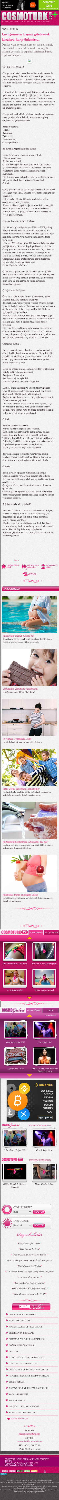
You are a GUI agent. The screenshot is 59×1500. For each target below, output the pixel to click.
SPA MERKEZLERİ (17, 1400)
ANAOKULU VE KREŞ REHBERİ (24, 1406)
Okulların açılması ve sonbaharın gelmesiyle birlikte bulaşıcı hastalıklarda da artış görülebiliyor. (28, 846)
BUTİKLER (14, 1351)
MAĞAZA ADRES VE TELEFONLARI (25, 1326)
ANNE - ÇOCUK (10, 28)
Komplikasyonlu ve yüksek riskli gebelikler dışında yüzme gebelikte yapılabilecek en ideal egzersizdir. (27, 640)
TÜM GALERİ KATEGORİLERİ (39, 1125)
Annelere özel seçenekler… (29, 1277)
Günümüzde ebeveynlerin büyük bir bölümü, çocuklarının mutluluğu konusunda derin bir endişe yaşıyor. (27, 793)
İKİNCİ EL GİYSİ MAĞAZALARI (23, 1363)
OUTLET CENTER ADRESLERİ (22, 1314)
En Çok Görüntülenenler (50, 1012)
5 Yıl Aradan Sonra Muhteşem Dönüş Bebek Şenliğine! (29, 1271)
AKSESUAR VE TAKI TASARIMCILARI (26, 1339)
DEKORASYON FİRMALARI (21, 1332)
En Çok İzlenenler (51, 932)
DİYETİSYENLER (16, 1381)
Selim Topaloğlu (26, 1465)
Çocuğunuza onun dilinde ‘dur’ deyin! (19, 691)
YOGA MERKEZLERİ (18, 1394)
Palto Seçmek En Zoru (29, 1249)
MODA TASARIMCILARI (20, 1320)
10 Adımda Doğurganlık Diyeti (17, 738)
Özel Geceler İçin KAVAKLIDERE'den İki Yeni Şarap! (29, 1260)
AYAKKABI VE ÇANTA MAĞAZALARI (26, 1357)
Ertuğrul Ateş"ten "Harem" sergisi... (29, 1282)
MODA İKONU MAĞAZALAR (22, 1412)
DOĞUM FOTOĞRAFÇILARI (22, 1345)
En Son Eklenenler (36, 932)
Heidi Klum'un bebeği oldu (29, 1265)
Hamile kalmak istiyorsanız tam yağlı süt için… (22, 741)
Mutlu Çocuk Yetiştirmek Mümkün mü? (21, 788)
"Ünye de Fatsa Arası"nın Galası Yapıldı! (29, 1254)
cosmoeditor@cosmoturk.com (29, 1441)
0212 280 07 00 (32, 1463)
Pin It (16, 560)
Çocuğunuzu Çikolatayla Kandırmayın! (20, 688)
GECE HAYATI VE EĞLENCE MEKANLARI (28, 1369)
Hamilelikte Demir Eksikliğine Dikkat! (20, 894)
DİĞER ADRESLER (19, 1418)
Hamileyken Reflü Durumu (29, 1243)
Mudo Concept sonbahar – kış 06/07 (30, 1294)
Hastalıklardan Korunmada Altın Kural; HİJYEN (25, 841)
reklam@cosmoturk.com (29, 1433)
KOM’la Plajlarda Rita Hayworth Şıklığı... (29, 1288)
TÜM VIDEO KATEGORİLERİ (40, 1160)
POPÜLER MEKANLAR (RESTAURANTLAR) (29, 1375)
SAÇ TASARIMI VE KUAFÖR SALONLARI (28, 1388)
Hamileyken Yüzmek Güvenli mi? (18, 635)
